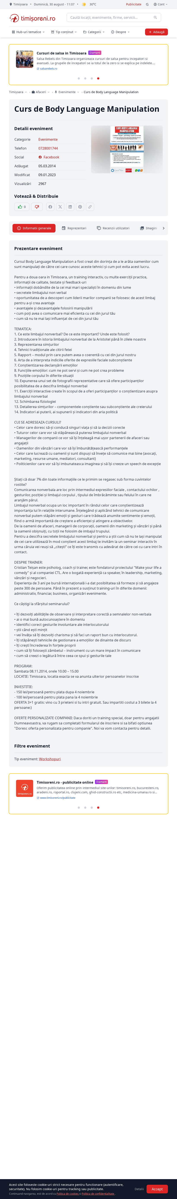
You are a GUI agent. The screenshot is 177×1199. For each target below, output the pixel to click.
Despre (121, 32)
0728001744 (48, 148)
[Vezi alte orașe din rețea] (26, 92)
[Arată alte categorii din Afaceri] (48, 92)
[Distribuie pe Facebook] (50, 207)
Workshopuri (50, 759)
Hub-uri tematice (28, 32)
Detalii (139, 1189)
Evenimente (48, 139)
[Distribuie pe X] (60, 207)
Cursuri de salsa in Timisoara (62, 53)
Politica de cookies (68, 1194)
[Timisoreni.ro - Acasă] (34, 17)
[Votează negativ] (37, 207)
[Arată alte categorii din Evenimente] (78, 92)
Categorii (94, 32)
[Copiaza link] (90, 207)
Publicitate (133, 4)
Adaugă (158, 32)
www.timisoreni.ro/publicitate (57, 798)
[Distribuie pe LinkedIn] (70, 207)
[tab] (79, 78)
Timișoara (16, 92)
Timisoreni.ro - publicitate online (65, 782)
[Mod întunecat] (147, 4)
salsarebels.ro (48, 68)
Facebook (51, 157)
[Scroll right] (161, 228)
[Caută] (155, 17)
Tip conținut (64, 32)
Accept (157, 1189)
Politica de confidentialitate (98, 1194)
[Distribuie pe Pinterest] (80, 207)
